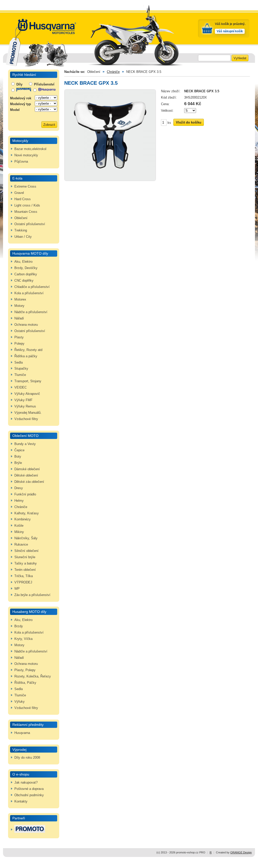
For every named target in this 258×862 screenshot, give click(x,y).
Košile (18, 525)
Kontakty (20, 801)
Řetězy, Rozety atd (28, 350)
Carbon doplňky (25, 274)
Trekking (20, 230)
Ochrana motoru (26, 324)
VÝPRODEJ (23, 582)
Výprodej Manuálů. (28, 412)
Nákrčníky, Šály (26, 538)
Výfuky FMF (23, 400)
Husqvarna (22, 733)
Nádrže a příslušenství (30, 312)
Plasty (19, 337)
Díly (18, 84)
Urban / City (23, 237)
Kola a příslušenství (29, 293)
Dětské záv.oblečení (29, 482)
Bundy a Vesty (25, 444)
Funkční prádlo (25, 494)
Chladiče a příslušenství (32, 287)
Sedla (18, 362)
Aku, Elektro (23, 261)
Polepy (19, 343)
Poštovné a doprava (29, 789)
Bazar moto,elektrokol (30, 149)
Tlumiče (20, 375)
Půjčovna (21, 161)
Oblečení (20, 218)
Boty (17, 456)
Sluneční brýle (24, 557)
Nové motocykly (26, 155)
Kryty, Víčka (23, 639)
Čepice (19, 450)
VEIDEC (20, 387)
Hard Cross (22, 199)
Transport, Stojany (27, 381)
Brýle (18, 463)
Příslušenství (43, 84)
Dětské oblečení (26, 475)
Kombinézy (22, 519)
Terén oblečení (25, 570)
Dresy (18, 488)
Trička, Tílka (23, 576)
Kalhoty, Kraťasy (26, 513)
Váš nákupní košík (230, 31)
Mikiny (19, 532)
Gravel (19, 193)
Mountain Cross (25, 212)
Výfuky (19, 701)
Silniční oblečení (26, 551)
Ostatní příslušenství (29, 224)
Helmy (19, 500)
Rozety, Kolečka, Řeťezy (32, 676)
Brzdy (18, 626)
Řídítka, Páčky (25, 683)
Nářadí (19, 318)
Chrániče (20, 507)
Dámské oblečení (27, 469)
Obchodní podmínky (29, 795)
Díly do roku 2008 (27, 757)
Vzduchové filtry (26, 419)
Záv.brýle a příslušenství (32, 595)
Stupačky (21, 368)
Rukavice (21, 544)
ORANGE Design (241, 852)
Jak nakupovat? (26, 782)
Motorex (20, 299)
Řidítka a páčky (25, 356)
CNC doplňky (24, 280)
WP (17, 588)
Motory (19, 306)
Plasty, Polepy (25, 670)
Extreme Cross (25, 186)
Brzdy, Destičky (26, 268)
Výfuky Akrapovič (27, 394)
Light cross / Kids (27, 205)
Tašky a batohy (25, 563)
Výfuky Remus (25, 406)
